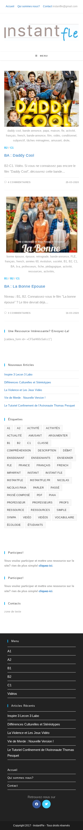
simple (61, 510)
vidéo (27, 517)
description (47, 450)
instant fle (54, 472)
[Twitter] (46, 804)
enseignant (15, 457)
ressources (40, 510)
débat (67, 450)
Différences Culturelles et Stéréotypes (27, 382)
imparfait (14, 472)
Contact (47, 6)
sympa (11, 517)
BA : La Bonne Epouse (24, 286)
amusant (35, 435)
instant (33, 472)
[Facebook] (36, 804)
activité (33, 428)
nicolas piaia (16, 487)
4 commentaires (19, 182)
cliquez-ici (45, 565)
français (43, 465)
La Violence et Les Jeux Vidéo (23, 390)
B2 (6, 147)
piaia (52, 495)
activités (53, 428)
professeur (16, 502)
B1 (6, 278)
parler (38, 487)
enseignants (40, 457)
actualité (14, 435)
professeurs (42, 502)
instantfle (15, 480)
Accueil (10, 6)
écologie (14, 524)
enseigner (65, 457)
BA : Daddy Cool (19, 155)
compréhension (19, 450)
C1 (12, 147)
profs (64, 502)
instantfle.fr (40, 480)
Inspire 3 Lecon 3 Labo (18, 374)
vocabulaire (64, 517)
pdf (39, 495)
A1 (8, 428)
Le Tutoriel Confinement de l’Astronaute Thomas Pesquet (39, 405)
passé (55, 487)
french (62, 465)
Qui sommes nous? (28, 6)
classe (43, 443)
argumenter (58, 435)
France (24, 465)
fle (9, 465)
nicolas (63, 480)
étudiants (35, 524)
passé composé (18, 495)
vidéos (43, 517)
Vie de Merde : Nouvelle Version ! (25, 397)
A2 (18, 428)
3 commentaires (19, 313)
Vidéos (12, 693)
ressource (15, 510)
